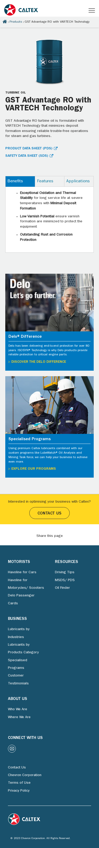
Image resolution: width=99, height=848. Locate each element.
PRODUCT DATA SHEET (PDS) (28, 148)
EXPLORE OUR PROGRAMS (33, 469)
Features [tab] (45, 181)
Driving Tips (64, 572)
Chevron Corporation (24, 775)
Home (5, 21)
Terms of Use (19, 783)
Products (16, 22)
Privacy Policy (19, 791)
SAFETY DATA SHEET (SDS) (26, 156)
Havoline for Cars (22, 572)
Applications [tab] (78, 181)
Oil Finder (62, 588)
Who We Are (17, 709)
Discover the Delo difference (38, 362)
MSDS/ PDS (65, 580)
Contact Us (49, 514)
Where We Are (19, 717)
